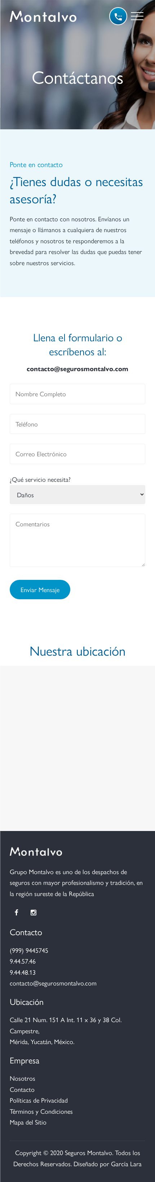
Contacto (22, 1089)
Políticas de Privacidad (39, 1099)
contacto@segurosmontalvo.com (77, 368)
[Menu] (137, 16)
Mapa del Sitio (28, 1121)
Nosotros (22, 1078)
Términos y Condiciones (41, 1111)
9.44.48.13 (23, 972)
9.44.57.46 (23, 960)
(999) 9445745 (29, 950)
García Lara (126, 1163)
